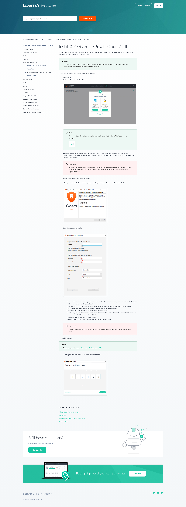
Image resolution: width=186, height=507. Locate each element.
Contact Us (37, 450)
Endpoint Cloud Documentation (59, 39)
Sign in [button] (158, 6)
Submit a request (143, 6)
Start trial (137, 474)
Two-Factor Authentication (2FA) (91, 348)
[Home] (31, 5)
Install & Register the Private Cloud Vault (39, 72)
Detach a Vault (31, 76)
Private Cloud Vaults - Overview (36, 66)
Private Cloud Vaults (82, 39)
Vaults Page (30, 69)
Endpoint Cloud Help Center (33, 39)
